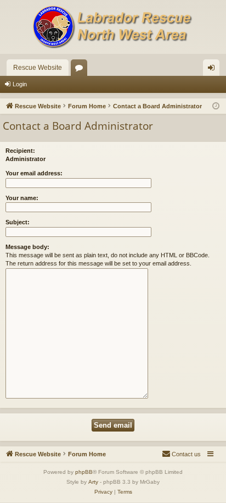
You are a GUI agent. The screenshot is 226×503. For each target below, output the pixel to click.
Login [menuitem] (213, 70)
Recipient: (20, 150)
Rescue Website (37, 67)
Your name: (21, 198)
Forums (81, 70)
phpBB (84, 472)
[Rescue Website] (113, 27)
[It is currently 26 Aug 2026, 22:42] (215, 106)
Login (20, 84)
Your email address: (34, 173)
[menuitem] (181, 454)
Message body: (27, 247)
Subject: (17, 222)
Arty (93, 482)
